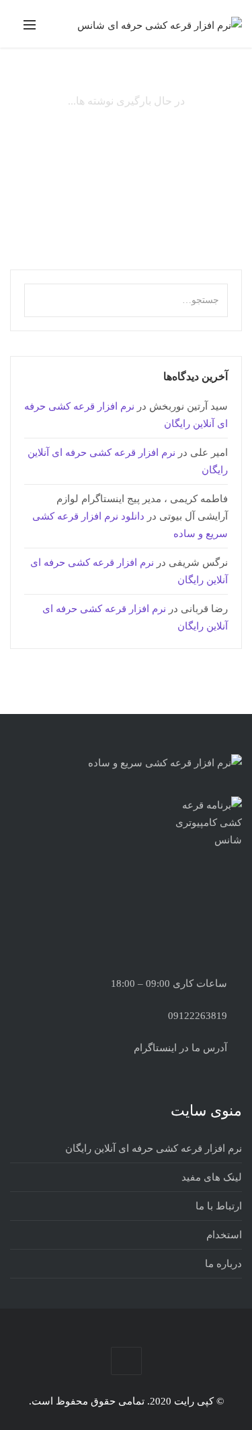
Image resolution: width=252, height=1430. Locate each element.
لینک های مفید (211, 1177)
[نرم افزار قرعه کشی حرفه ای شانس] (159, 25)
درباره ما (223, 1263)
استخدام (224, 1235)
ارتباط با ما (219, 1206)
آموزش (151, 111)
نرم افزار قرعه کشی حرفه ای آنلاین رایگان (153, 1148)
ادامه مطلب (199, 199)
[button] (36, 296)
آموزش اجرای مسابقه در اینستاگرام (141, 134)
